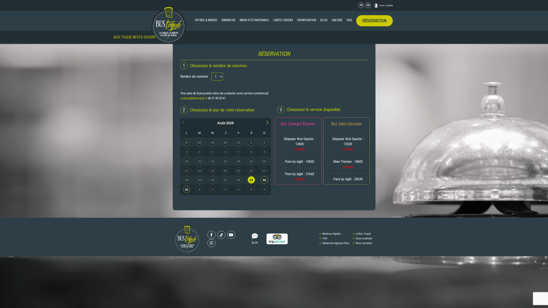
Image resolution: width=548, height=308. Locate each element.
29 (251, 180)
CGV (324, 238)
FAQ (349, 20)
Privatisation (306, 20)
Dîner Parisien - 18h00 (348, 164)
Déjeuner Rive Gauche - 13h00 (299, 144)
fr (361, 5)
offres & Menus (206, 20)
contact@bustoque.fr (193, 98)
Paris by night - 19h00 (299, 162)
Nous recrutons (364, 243)
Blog (324, 20)
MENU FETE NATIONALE (254, 20)
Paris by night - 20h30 (348, 179)
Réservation (374, 20)
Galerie (337, 20)
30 (264, 180)
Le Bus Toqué (363, 233)
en (368, 5)
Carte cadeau (283, 20)
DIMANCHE (228, 20)
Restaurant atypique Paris (335, 243)
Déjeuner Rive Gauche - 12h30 (348, 144)
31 (186, 189)
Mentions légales (331, 233)
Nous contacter (364, 238)
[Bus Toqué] (168, 24)
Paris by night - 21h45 (299, 176)
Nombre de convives (194, 76)
